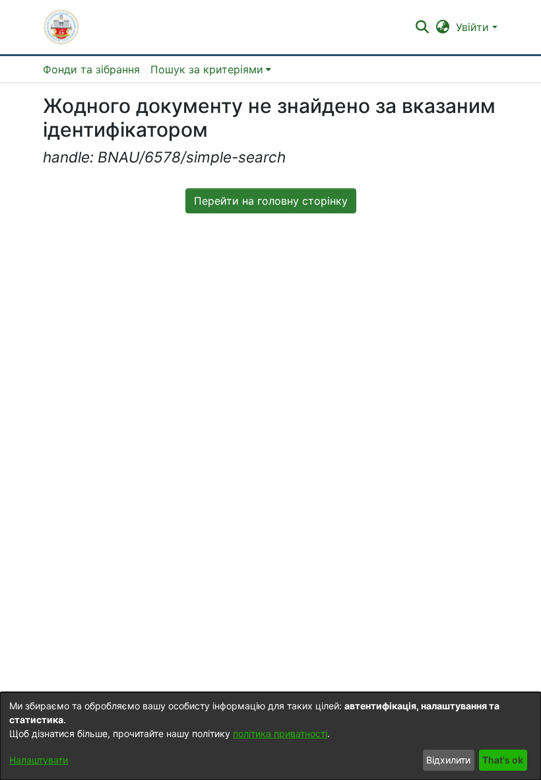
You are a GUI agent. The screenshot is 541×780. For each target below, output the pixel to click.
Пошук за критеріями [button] (206, 69)
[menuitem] (210, 69)
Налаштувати (38, 759)
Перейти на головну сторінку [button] (271, 200)
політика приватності (280, 733)
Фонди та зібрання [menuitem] (91, 69)
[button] (61, 27)
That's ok (502, 759)
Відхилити (448, 759)
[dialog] (270, 736)
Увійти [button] (474, 27)
